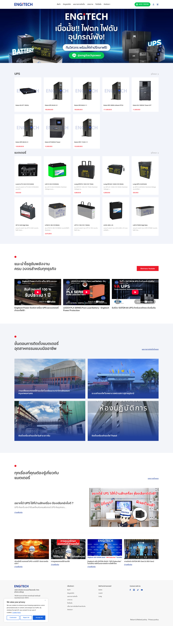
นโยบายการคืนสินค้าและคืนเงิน (76, 606)
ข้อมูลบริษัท (67, 4)
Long (100, 596)
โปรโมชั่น (98, 4)
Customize (13, 617)
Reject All (26, 617)
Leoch (101, 593)
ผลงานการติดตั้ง (79, 4)
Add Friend (144, 4)
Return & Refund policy (138, 620)
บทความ (90, 4)
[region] (26, 610)
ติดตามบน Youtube (147, 268)
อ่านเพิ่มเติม (18, 512)
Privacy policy (153, 620)
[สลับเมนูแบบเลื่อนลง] (153, 4)
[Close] (46, 600)
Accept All (39, 617)
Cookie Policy (16, 612)
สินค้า (59, 4)
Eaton (100, 590)
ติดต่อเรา (107, 4)
